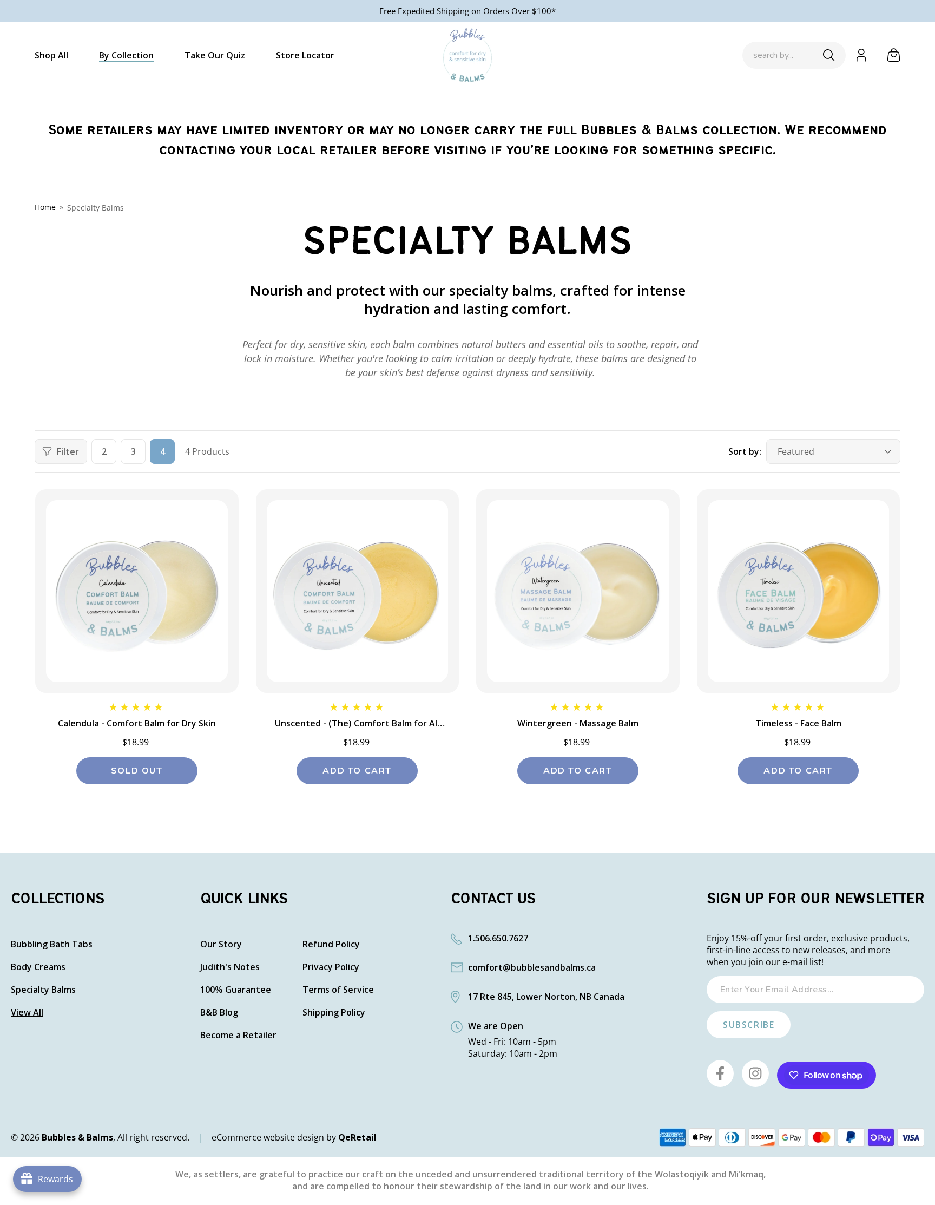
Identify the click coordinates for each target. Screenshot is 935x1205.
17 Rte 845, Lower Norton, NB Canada (546, 997)
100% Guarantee (235, 990)
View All (27, 1012)
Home (45, 207)
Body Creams (38, 967)
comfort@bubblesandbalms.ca (532, 967)
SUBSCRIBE (748, 1025)
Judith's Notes (230, 967)
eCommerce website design (268, 1137)
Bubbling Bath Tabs (52, 944)
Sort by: (744, 451)
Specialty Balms (95, 207)
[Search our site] (829, 55)
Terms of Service (338, 990)
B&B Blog (219, 1012)
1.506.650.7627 (498, 938)
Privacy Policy (330, 967)
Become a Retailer (238, 1035)
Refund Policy (331, 944)
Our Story (221, 944)
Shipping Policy (333, 1012)
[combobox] (784, 55)
